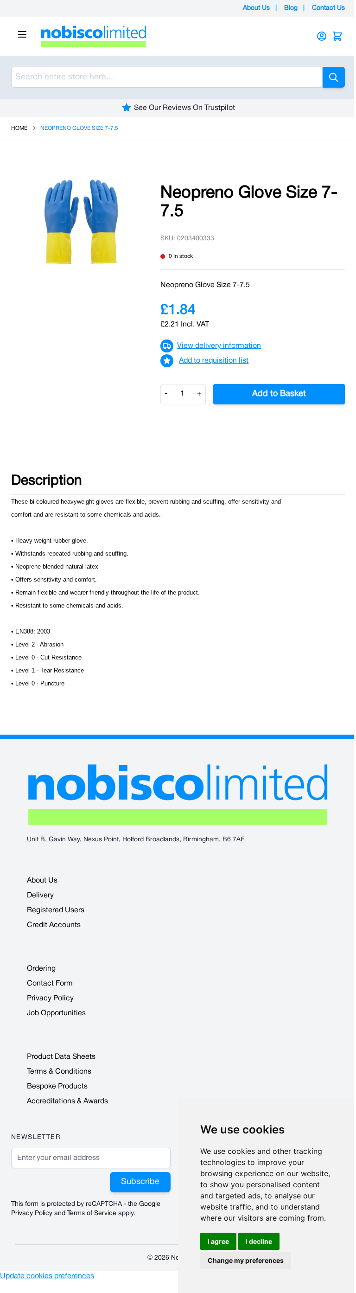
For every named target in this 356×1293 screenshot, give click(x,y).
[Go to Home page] (166, 36)
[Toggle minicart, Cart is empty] (337, 36)
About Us (256, 8)
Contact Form (50, 983)
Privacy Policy (50, 998)
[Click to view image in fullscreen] (81, 222)
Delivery (40, 895)
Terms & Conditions (59, 1072)
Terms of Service (91, 1213)
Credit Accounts (54, 925)
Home (19, 128)
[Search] (334, 77)
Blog (291, 8)
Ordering (41, 969)
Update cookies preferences (47, 1276)
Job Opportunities (56, 1013)
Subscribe (140, 1182)
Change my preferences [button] (246, 1260)
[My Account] (321, 36)
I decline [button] (259, 1241)
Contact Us (328, 8)
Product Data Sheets (61, 1057)
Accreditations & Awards (67, 1101)
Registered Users (55, 910)
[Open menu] (22, 34)
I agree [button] (218, 1241)
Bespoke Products (57, 1086)
